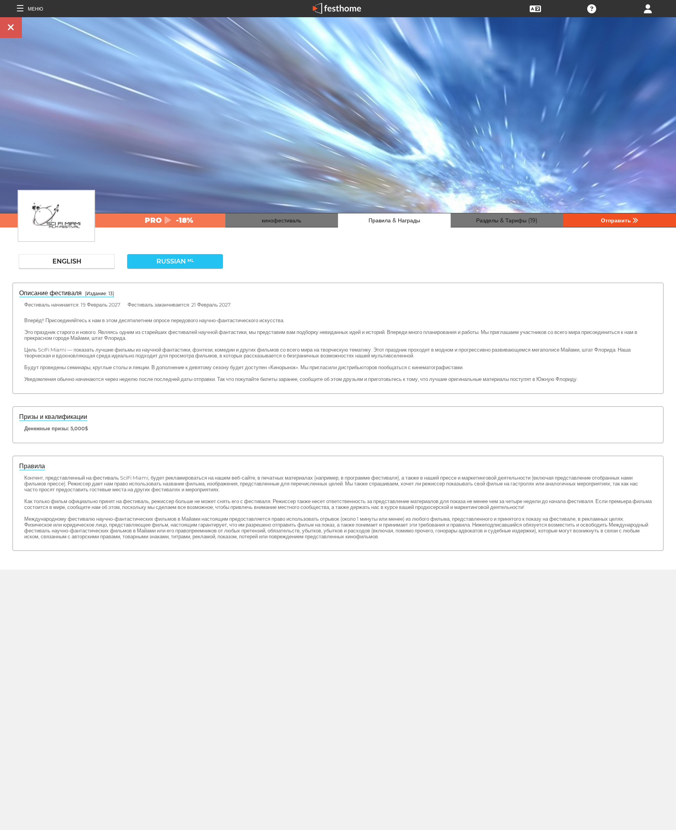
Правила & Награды (394, 220)
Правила (32, 466)
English (66, 261)
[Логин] (648, 8)
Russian (175, 261)
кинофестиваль (281, 220)
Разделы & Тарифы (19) (507, 220)
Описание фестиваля (66, 293)
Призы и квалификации (53, 416)
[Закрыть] (11, 27)
